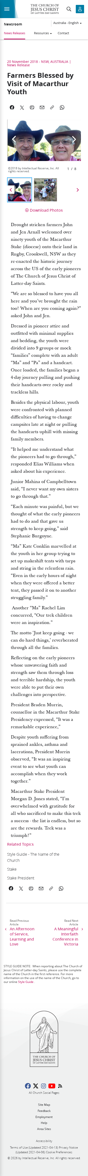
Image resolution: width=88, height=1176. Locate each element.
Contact (63, 33)
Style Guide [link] (25, 982)
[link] (37, 857)
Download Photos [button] (46, 210)
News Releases (14, 33)
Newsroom (13, 24)
